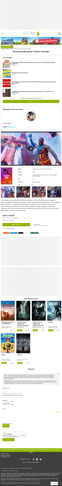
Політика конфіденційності (7, 483)
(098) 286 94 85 (11, 126)
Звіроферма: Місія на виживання (7, 322)
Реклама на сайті (5, 453)
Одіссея (19, 355)
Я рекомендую (17, 224)
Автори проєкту (35, 462)
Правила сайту (16, 483)
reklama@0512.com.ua (27, 468)
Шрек (3, 355)
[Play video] (31, 149)
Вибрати (6, 425)
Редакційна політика (35, 483)
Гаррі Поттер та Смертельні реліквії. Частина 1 (38, 323)
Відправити (8, 439)
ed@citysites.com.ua (11, 127)
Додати (31, 101)
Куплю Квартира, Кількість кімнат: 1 (20, 72)
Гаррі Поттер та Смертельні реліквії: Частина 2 (23, 323)
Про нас (25, 462)
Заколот (50, 322)
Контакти (29, 462)
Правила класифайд (25, 483)
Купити (19, 330)
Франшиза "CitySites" (5, 455)
